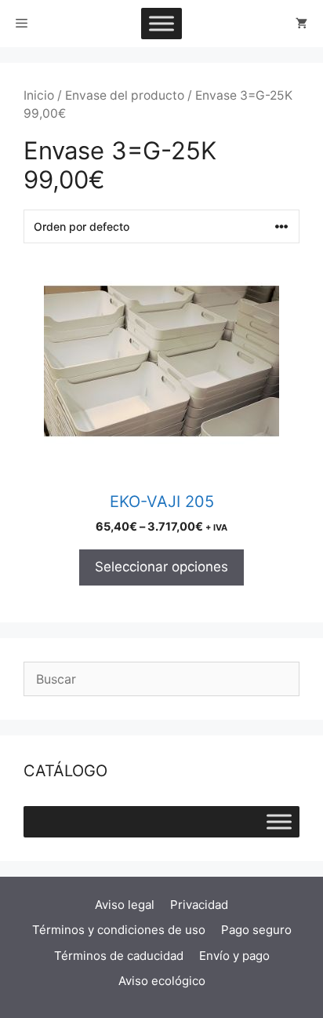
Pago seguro (256, 929)
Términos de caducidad (118, 955)
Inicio (39, 95)
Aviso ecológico (161, 980)
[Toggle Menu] (161, 23)
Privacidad (199, 904)
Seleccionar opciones (161, 567)
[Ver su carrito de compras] (301, 23)
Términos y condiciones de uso (118, 929)
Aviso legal (124, 904)
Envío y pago (234, 955)
